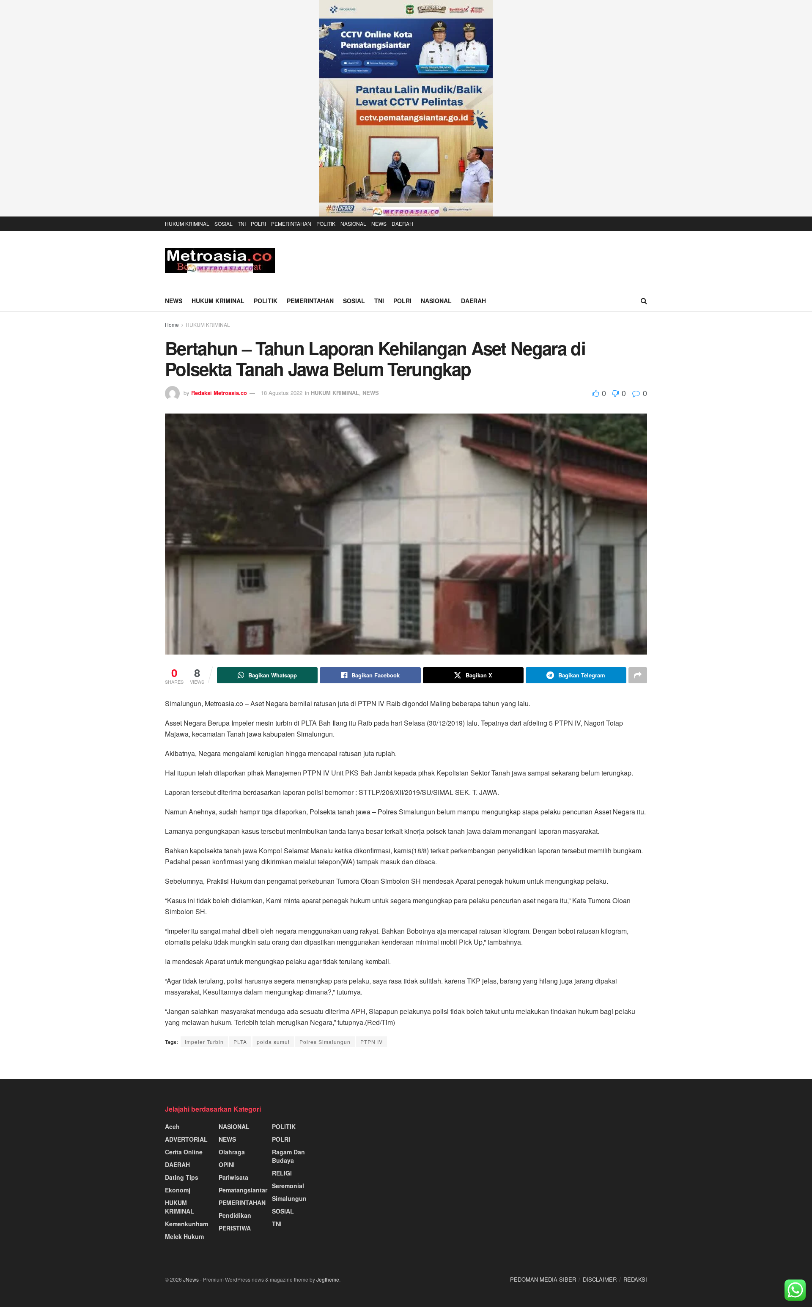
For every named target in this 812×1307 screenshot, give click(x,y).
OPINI (227, 1164)
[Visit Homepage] (220, 260)
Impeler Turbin (204, 1041)
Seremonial (288, 1185)
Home (172, 324)
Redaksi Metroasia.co (219, 393)
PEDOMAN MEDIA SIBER (543, 1279)
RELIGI (282, 1173)
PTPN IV (371, 1041)
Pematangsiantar (243, 1190)
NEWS (379, 223)
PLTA (240, 1041)
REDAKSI (635, 1279)
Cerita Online (184, 1152)
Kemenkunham (186, 1223)
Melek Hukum (184, 1236)
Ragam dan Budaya (288, 1156)
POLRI (258, 223)
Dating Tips (181, 1177)
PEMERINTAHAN (291, 223)
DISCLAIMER (600, 1279)
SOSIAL (223, 223)
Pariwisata (233, 1177)
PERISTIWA (235, 1228)
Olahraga (232, 1152)
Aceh (172, 1126)
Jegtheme (327, 1279)
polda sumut (273, 1041)
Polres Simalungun (325, 1041)
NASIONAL (353, 223)
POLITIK (325, 223)
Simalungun (289, 1198)
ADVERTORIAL (186, 1139)
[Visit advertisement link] (406, 108)
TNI (242, 223)
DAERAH (402, 223)
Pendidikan (235, 1215)
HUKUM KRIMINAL (187, 223)
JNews (191, 1279)
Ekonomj (177, 1190)
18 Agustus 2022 (281, 393)
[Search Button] (644, 300)
